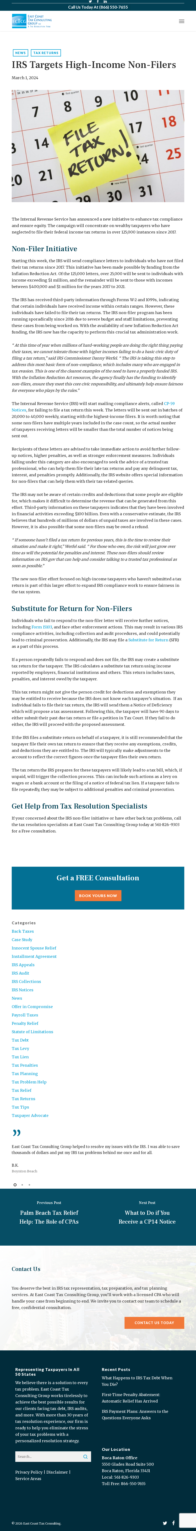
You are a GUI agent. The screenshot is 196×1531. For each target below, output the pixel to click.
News (20, 53)
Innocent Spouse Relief (34, 948)
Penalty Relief (25, 1023)
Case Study (22, 939)
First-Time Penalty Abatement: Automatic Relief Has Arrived (131, 1397)
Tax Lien (20, 1056)
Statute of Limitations (32, 1031)
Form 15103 (42, 627)
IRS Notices (22, 989)
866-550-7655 (133, 1483)
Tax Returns (46, 53)
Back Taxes (23, 931)
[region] (98, 1151)
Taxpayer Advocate (30, 1115)
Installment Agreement (34, 956)
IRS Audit (20, 973)
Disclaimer (57, 1472)
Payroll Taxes (25, 1015)
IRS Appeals (23, 964)
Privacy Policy (29, 1472)
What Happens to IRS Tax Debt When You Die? (137, 1381)
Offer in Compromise (32, 1006)
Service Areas (28, 1478)
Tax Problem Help (29, 1082)
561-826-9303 (126, 1477)
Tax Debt (20, 1040)
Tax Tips (20, 1107)
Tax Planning (25, 1073)
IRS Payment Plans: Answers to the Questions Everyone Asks (135, 1414)
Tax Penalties (25, 1065)
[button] (181, 21)
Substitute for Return (148, 640)
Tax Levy (20, 1048)
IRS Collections (26, 981)
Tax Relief (21, 1090)
